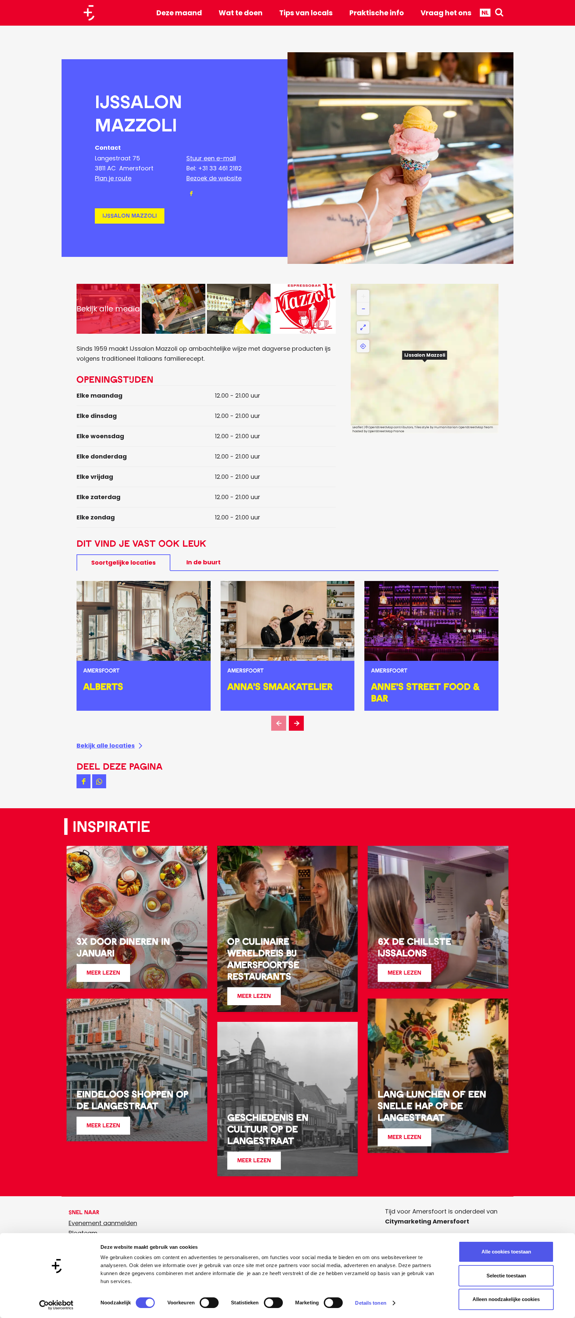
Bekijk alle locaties (106, 745)
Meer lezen (103, 975)
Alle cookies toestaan (506, 1251)
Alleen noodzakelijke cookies (506, 1299)
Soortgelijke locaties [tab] (123, 562)
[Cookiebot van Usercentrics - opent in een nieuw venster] (56, 1305)
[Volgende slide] (296, 723)
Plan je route (113, 178)
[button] (425, 359)
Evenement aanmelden (103, 1223)
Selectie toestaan (506, 1275)
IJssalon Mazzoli (129, 215)
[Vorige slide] (278, 723)
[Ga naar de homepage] (91, 12)
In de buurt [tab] (203, 562)
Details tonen (370, 1303)
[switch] (209, 1302)
